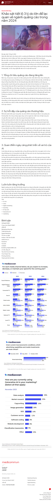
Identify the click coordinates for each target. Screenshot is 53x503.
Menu (49, 2)
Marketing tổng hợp (32, 478)
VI (44, 2)
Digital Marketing (31, 482)
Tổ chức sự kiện (31, 484)
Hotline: (8, 484)
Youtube (4, 469)
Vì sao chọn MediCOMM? (8, 480)
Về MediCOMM (5, 478)
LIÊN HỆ (4, 482)
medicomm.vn (10, 462)
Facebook (4, 467)
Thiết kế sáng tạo (31, 480)
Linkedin (4, 470)
